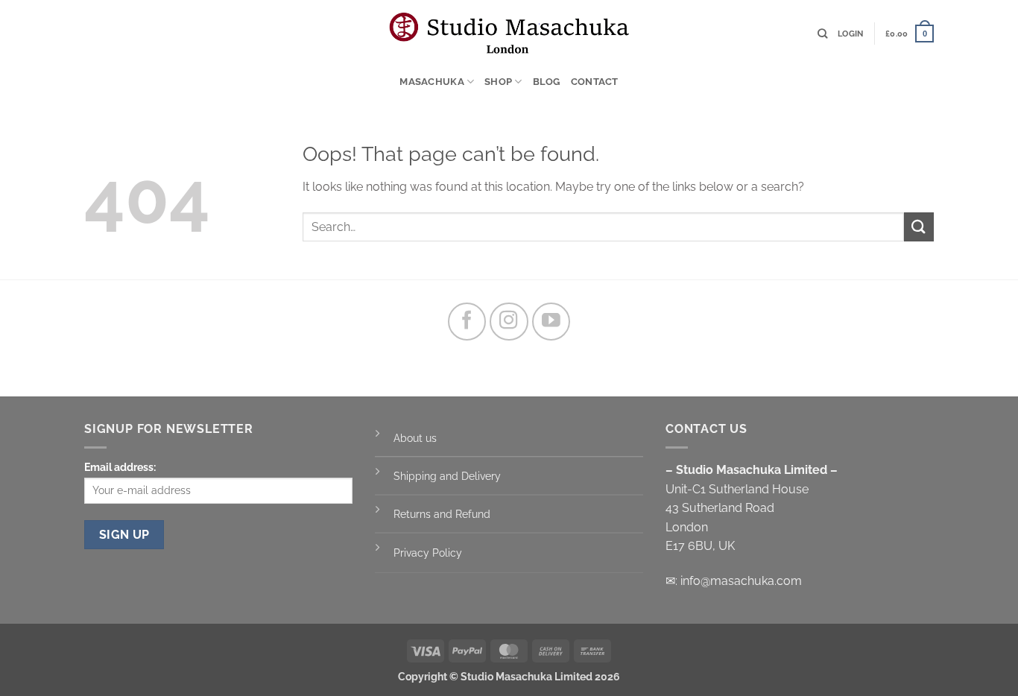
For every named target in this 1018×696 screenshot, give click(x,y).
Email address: (120, 467)
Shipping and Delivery (447, 475)
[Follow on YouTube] (551, 322)
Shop (498, 81)
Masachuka (431, 81)
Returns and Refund (443, 513)
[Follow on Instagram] (509, 322)
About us (415, 437)
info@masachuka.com (741, 581)
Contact (595, 81)
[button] (850, 33)
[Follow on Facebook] (467, 322)
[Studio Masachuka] (509, 33)
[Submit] (919, 226)
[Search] (822, 33)
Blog (546, 81)
